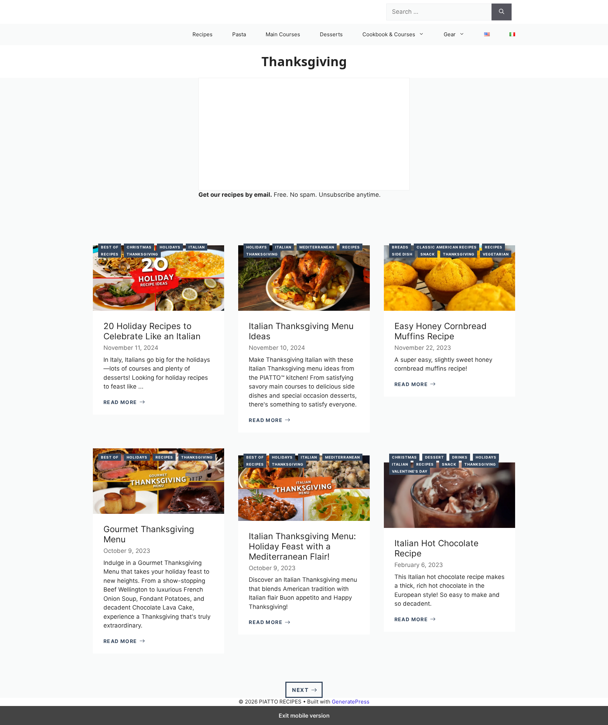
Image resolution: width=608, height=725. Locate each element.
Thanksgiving (142, 254)
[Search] (502, 12)
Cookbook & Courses (388, 34)
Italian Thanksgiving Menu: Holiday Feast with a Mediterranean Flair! (302, 546)
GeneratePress (350, 701)
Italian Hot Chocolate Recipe (436, 548)
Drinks (460, 457)
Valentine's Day (410, 471)
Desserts (331, 34)
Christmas (139, 247)
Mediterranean (316, 247)
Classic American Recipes (447, 247)
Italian (197, 247)
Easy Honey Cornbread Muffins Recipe (440, 331)
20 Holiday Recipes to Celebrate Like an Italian (152, 331)
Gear (450, 34)
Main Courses (283, 34)
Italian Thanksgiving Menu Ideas (301, 331)
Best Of (110, 247)
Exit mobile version (304, 715)
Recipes (202, 34)
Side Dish (402, 254)
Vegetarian (496, 254)
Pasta (239, 34)
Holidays (170, 247)
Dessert (434, 457)
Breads (400, 247)
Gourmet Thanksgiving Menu (148, 534)
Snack (427, 254)
